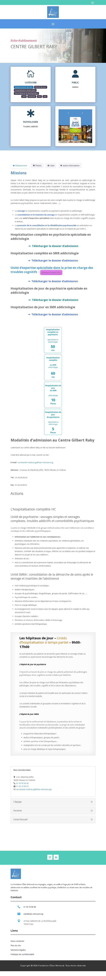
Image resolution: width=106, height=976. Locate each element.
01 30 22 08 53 (22, 786)
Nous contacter (17, 941)
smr (39, 96)
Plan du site (16, 945)
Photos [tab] (38, 165)
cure (24, 96)
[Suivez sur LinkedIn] (56, 857)
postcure (31, 96)
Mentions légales (18, 950)
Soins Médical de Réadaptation (26, 93)
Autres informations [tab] (71, 165)
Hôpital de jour (40, 87)
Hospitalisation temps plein (25, 90)
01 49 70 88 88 (30, 907)
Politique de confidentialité (22, 954)
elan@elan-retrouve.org (33, 914)
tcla (45, 96)
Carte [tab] (52, 165)
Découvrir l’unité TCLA (51, 272)
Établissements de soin (23, 87)
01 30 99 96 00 (22, 783)
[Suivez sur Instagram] (49, 857)
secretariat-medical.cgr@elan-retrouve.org (35, 462)
